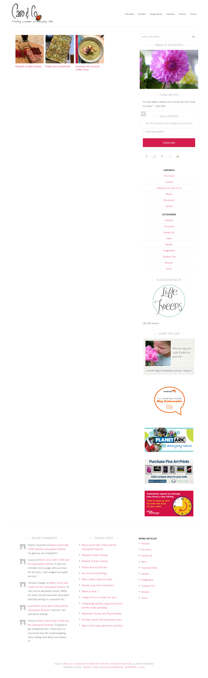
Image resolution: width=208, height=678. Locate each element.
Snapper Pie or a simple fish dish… (100, 597)
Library (169, 206)
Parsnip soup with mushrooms (98, 585)
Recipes (169, 262)
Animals (169, 220)
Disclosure (169, 200)
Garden (169, 244)
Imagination (169, 250)
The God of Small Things (94, 573)
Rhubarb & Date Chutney (28, 66)
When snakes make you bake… (98, 579)
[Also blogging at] (169, 301)
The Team (169, 175)
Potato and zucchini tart (58, 66)
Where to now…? (90, 591)
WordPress (131, 667)
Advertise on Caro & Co (169, 188)
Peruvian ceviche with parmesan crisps (102, 619)
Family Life (169, 232)
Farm (169, 238)
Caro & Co (35, 13)
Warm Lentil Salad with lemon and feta (102, 625)
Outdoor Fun (169, 256)
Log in (141, 667)
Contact (169, 181)
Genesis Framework (113, 667)
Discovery (169, 226)
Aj (29, 605)
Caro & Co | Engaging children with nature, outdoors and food (97, 663)
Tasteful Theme (91, 667)
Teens (169, 268)
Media (169, 194)
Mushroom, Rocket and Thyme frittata (101, 613)
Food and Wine (149, 567)
